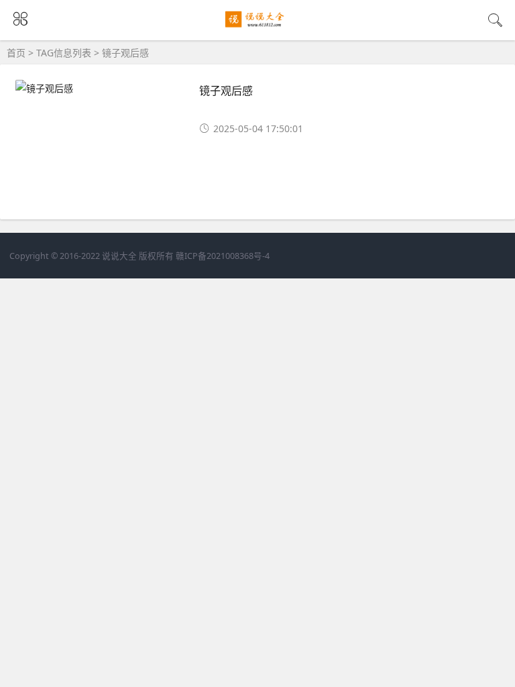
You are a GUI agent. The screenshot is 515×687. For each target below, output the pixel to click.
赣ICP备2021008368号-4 (223, 256)
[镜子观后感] (258, 27)
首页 (16, 52)
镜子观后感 (226, 90)
